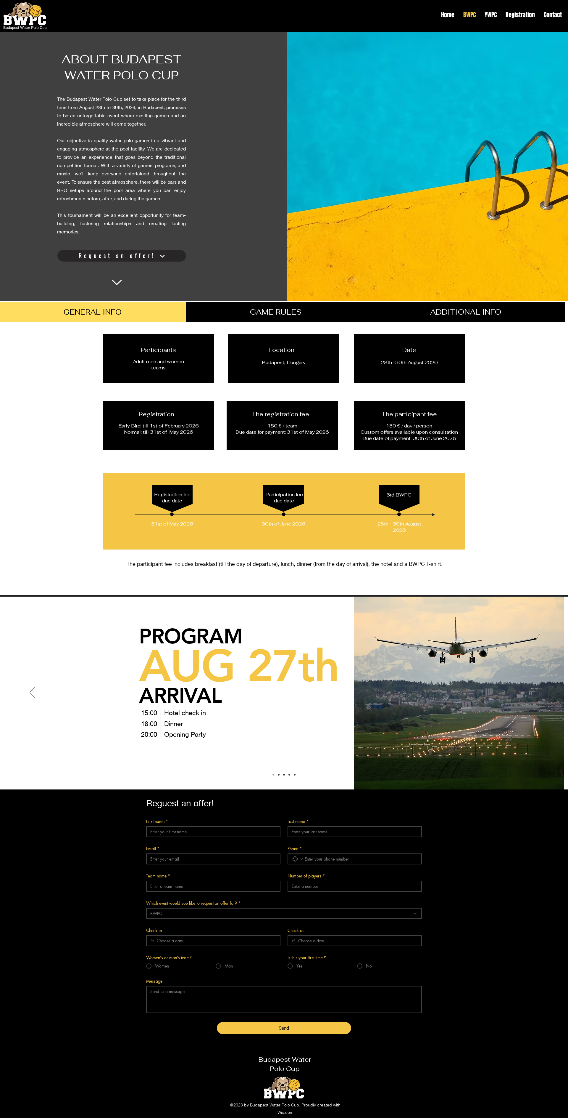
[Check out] (294, 941)
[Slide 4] (289, 775)
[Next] (535, 693)
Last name (298, 821)
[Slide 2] (279, 775)
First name (157, 821)
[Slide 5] (295, 775)
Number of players (306, 875)
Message (154, 981)
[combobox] (284, 913)
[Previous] (32, 693)
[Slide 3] (284, 775)
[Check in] (152, 941)
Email (152, 848)
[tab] (276, 312)
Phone (295, 848)
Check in (154, 930)
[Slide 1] (273, 775)
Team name (158, 875)
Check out (296, 930)
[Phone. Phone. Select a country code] (298, 859)
